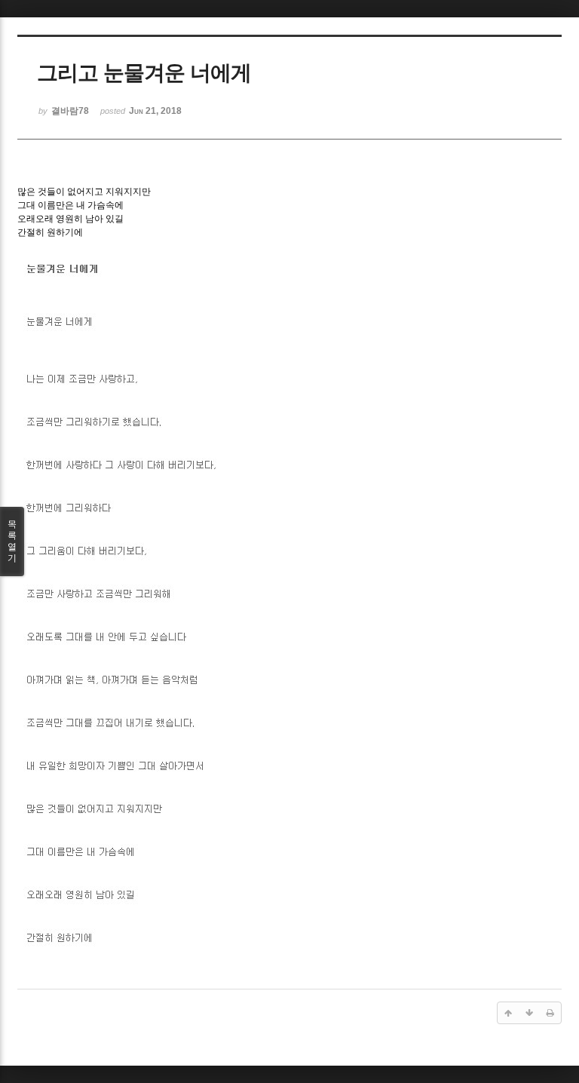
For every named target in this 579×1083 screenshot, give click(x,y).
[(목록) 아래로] (529, 1012)
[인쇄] (550, 1012)
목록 (12, 541)
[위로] (508, 1012)
